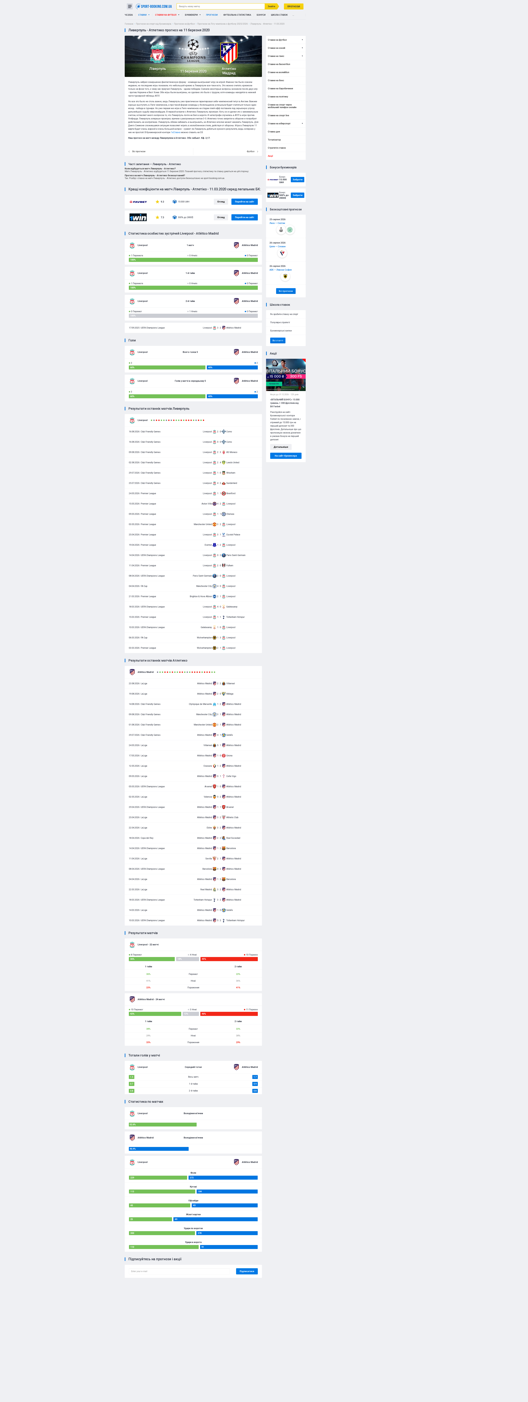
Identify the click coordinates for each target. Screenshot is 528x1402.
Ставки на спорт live (278, 115)
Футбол (250, 151)
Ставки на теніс (276, 56)
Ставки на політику (278, 96)
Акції (270, 156)
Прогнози (293, 6)
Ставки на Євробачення (280, 88)
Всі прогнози (286, 291)
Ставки (143, 15)
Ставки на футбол (166, 15)
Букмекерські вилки (281, 330)
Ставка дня (274, 131)
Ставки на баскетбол (279, 64)
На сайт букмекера (286, 455)
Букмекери (192, 15)
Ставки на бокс (276, 80)
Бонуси (261, 15)
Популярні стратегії (280, 322)
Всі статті (278, 340)
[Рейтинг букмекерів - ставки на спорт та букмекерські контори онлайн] (154, 6)
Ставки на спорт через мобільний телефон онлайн (282, 106)
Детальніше (281, 446)
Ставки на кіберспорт (279, 123)
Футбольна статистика (237, 15)
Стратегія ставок (277, 148)
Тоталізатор (274, 139)
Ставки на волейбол (278, 72)
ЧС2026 (129, 15)
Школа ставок (279, 15)
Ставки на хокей (276, 48)
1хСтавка (175, 132)
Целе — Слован (278, 246)
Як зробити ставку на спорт (284, 314)
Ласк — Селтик (277, 223)
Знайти (271, 6)
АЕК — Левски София (281, 270)
